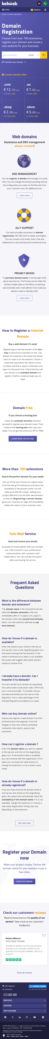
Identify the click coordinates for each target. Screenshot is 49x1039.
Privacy (5, 1030)
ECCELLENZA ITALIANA (15, 941)
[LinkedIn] (19, 1017)
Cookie (11, 1030)
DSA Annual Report (36, 1030)
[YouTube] (34, 1017)
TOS (16, 1030)
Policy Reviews (23, 1030)
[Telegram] (43, 1017)
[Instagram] (26, 1017)
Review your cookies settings (13, 1032)
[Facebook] (5, 1017)
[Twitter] (12, 1017)
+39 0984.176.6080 (37, 986)
